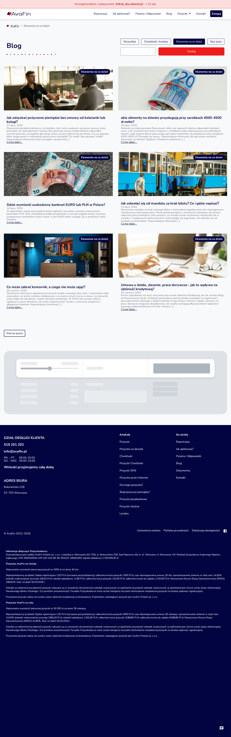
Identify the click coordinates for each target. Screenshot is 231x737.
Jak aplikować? (121, 14)
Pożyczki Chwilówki (131, 463)
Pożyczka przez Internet (134, 477)
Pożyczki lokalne (129, 506)
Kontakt (201, 14)
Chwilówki (126, 456)
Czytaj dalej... (15, 142)
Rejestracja (100, 14)
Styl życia (216, 42)
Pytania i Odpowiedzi (148, 14)
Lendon (124, 513)
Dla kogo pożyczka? (131, 484)
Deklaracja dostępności (206, 530)
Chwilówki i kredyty (156, 42)
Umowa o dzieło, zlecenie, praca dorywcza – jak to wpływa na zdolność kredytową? (169, 287)
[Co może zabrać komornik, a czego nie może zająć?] (58, 256)
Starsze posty (14, 333)
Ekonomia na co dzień (189, 42)
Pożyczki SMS (128, 470)
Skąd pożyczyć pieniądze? (135, 492)
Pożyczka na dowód (131, 449)
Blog (169, 14)
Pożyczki (182, 14)
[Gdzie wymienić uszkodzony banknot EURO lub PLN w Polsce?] (58, 174)
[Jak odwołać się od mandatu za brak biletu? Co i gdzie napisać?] (172, 174)
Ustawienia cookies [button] (148, 530)
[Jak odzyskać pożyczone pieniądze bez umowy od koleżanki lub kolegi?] (58, 88)
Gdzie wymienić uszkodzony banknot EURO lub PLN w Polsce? (56, 204)
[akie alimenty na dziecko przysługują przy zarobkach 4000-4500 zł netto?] (172, 88)
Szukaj (191, 51)
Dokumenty (183, 470)
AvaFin (14, 25)
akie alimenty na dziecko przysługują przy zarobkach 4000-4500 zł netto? (171, 119)
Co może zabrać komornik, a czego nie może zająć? (46, 287)
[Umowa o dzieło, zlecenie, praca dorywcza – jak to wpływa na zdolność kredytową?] (172, 256)
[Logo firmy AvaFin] (19, 13)
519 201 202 (14, 444)
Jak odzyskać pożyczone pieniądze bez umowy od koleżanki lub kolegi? (56, 119)
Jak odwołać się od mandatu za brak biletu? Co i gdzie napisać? (170, 203)
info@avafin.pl (15, 451)
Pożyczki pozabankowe (133, 499)
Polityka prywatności (176, 530)
